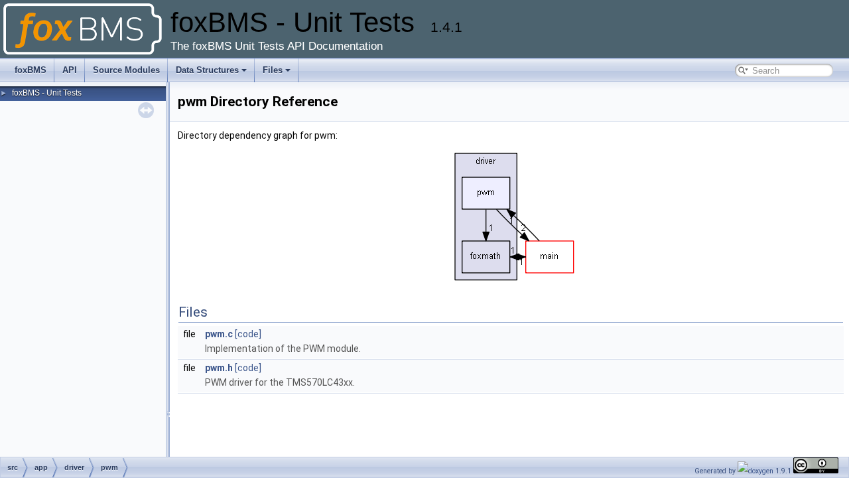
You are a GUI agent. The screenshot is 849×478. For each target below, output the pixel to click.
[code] (248, 334)
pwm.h (219, 367)
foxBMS (30, 70)
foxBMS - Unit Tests (47, 93)
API (69, 70)
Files (273, 70)
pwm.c (219, 334)
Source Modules (126, 70)
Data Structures (207, 70)
